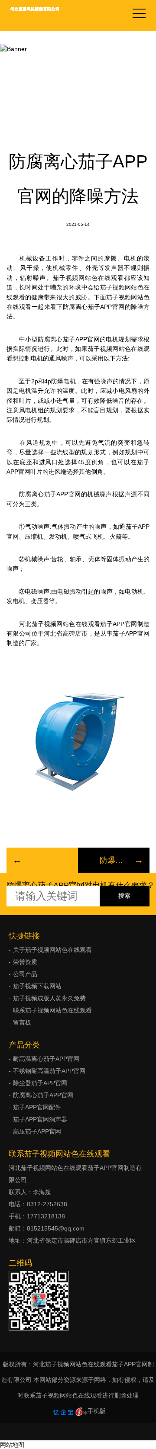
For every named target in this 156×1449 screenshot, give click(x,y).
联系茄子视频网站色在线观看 (52, 1010)
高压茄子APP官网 (37, 1131)
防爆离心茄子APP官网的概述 (114, 860)
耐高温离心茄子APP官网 (46, 1058)
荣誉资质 (25, 961)
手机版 (97, 1410)
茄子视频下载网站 (37, 986)
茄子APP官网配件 (37, 1107)
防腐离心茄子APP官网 (43, 1095)
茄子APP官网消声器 (40, 1119)
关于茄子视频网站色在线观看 (52, 949)
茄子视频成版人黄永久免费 (78, 55)
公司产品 (25, 973)
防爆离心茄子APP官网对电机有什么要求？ (80, 885)
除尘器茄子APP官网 (40, 1083)
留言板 (22, 1022)
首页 (23, 55)
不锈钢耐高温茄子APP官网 (49, 1070)
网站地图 (12, 1444)
